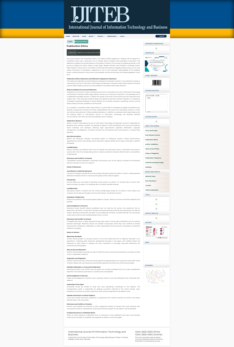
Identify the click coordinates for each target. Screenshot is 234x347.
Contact (148, 185)
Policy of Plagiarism (152, 153)
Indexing (148, 167)
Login (84, 36)
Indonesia (86, 339)
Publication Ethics (151, 140)
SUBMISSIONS (111, 36)
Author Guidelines (151, 144)
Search (161, 36)
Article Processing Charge (154, 162)
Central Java (78, 339)
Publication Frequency (153, 158)
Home (70, 41)
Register (76, 36)
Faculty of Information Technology (92, 337)
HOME (68, 36)
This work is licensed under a (145, 337)
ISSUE (122, 36)
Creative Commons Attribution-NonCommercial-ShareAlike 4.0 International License (149, 339)
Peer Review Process (152, 135)
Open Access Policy (152, 149)
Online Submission (151, 190)
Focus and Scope (151, 130)
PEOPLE (100, 36)
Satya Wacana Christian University (116, 337)
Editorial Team (150, 176)
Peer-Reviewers (150, 181)
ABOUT (91, 36)
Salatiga (71, 339)
